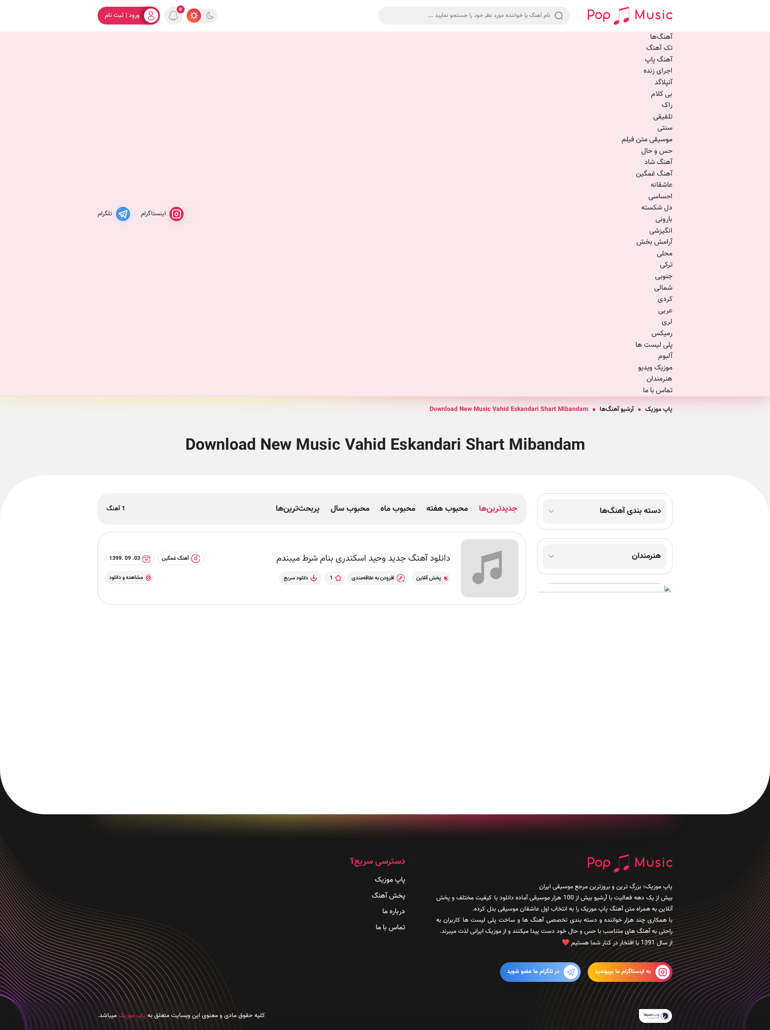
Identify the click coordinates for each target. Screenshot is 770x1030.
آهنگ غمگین (654, 174)
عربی (665, 310)
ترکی (666, 265)
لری (667, 322)
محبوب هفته (447, 509)
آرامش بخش (654, 242)
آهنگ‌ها (661, 37)
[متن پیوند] (604, 689)
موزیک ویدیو (655, 367)
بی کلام (661, 94)
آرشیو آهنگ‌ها (617, 409)
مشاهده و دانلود (126, 578)
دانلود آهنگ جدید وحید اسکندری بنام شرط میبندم (363, 558)
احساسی (660, 196)
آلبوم (665, 356)
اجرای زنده (657, 71)
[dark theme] (210, 15)
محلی (664, 253)
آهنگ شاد (658, 162)
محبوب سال (350, 509)
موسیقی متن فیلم (647, 139)
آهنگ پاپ (658, 60)
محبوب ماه (398, 509)
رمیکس (661, 333)
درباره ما (393, 911)
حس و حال (656, 151)
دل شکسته (656, 207)
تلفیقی (662, 117)
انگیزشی (660, 231)
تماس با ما (657, 390)
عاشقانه (661, 185)
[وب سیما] (655, 1016)
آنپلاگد (663, 82)
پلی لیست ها (653, 345)
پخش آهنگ (388, 896)
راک (667, 105)
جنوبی (663, 276)
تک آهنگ (659, 48)
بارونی (663, 219)
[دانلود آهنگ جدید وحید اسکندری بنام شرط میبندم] (490, 568)
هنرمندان (659, 379)
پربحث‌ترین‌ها (297, 509)
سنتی (664, 128)
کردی (665, 299)
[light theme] (194, 15)
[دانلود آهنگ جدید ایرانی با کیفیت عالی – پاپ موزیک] (630, 16)
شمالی (663, 288)
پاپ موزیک (658, 409)
